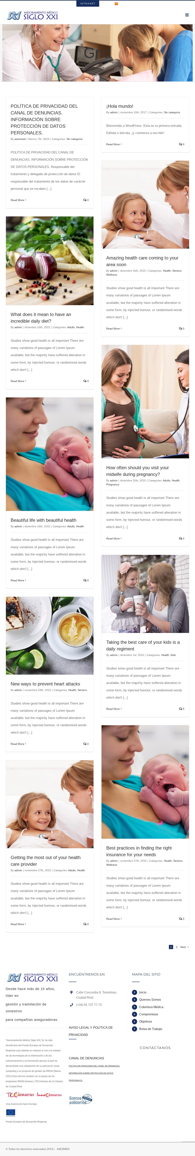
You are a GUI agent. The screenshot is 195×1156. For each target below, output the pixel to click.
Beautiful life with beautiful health (43, 520)
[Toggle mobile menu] (187, 15)
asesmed (20, 138)
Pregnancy (112, 484)
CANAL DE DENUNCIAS (86, 1058)
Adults (71, 327)
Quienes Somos (150, 999)
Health (167, 270)
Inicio (142, 992)
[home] (33, 976)
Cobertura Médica (151, 1007)
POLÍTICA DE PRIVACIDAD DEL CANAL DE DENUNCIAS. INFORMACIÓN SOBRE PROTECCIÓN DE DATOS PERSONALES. (44, 119)
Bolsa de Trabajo (150, 1029)
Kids (173, 655)
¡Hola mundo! (119, 106)
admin (113, 112)
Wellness (111, 274)
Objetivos (145, 1021)
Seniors (176, 270)
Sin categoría (74, 138)
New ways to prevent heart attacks (45, 683)
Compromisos (148, 1014)
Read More (17, 200)
